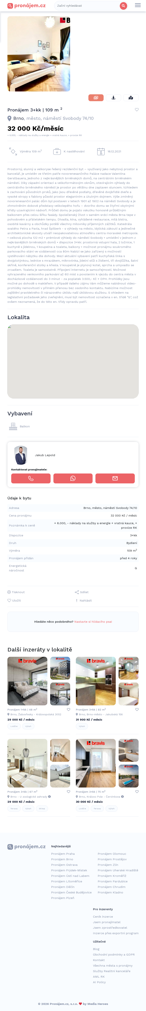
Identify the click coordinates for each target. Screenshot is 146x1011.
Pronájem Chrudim (111, 887)
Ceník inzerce (103, 916)
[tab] (96, 97)
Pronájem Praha (63, 854)
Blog (96, 949)
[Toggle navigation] (138, 6)
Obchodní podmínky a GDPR (114, 954)
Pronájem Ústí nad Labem (70, 876)
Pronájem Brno (62, 859)
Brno (18, 118)
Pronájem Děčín (63, 887)
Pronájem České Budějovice (71, 892)
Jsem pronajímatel (107, 922)
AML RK (99, 976)
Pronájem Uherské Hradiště (118, 870)
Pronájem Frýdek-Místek (69, 870)
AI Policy (99, 982)
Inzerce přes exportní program (116, 933)
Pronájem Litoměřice (66, 881)
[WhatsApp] (73, 478)
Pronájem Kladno (110, 892)
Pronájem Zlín (108, 865)
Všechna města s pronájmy (113, 965)
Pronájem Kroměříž (112, 876)
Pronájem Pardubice (113, 881)
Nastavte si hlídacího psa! (93, 621)
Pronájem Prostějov (112, 859)
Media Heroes (97, 1004)
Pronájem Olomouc (112, 854)
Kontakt (99, 960)
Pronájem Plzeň (62, 898)
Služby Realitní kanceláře (111, 971)
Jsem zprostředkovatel (110, 927)
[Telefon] (31, 478)
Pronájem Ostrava (64, 865)
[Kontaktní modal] (115, 478)
